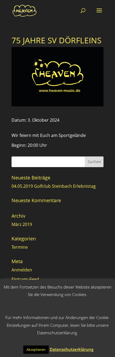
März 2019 (21, 224)
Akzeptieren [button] (35, 349)
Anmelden (21, 270)
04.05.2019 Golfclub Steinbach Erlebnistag (53, 186)
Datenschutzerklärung (71, 349)
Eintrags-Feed (25, 279)
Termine (19, 247)
